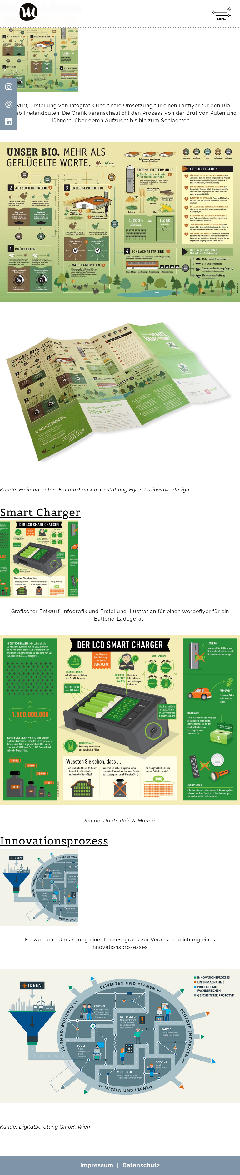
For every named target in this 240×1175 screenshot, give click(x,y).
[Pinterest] (9, 104)
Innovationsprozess (54, 840)
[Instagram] (9, 86)
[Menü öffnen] (221, 13)
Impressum (96, 1165)
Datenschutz (141, 1165)
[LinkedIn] (9, 121)
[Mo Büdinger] (28, 11)
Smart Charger (40, 512)
